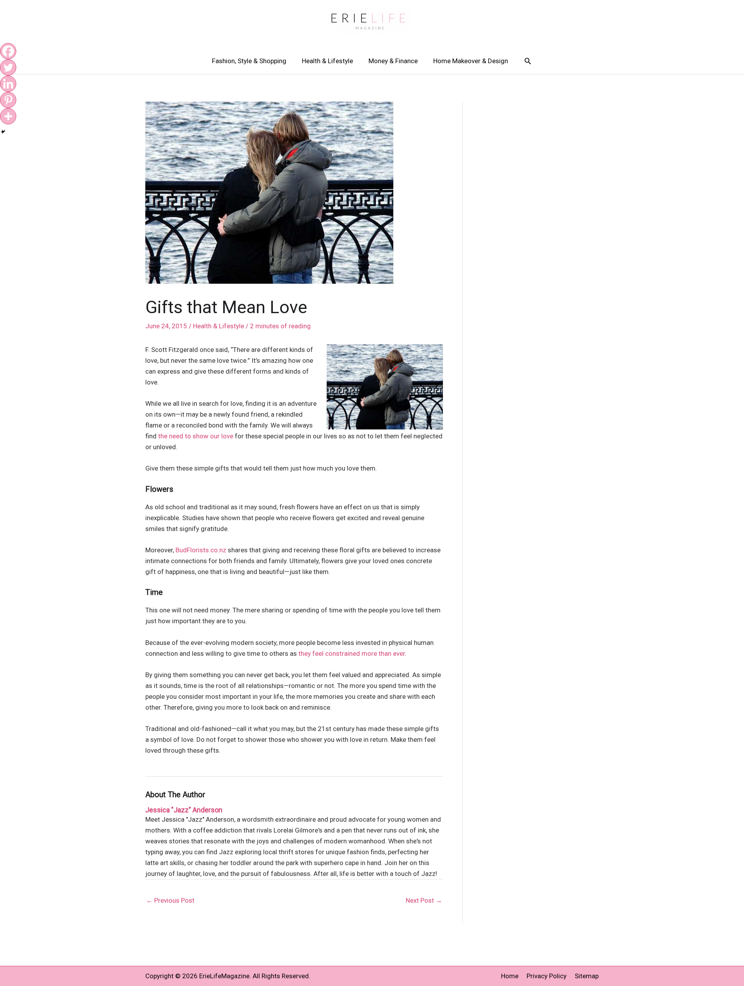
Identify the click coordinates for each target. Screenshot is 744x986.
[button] (528, 61)
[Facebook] (8, 51)
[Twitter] (8, 67)
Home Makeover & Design (470, 61)
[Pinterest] (8, 100)
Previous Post (170, 900)
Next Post (424, 900)
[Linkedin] (8, 84)
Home (509, 976)
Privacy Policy (547, 976)
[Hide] (3, 132)
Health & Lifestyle (327, 61)
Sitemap (587, 976)
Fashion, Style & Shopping (249, 61)
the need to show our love (195, 436)
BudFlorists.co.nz (201, 550)
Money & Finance (393, 61)
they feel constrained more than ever (351, 653)
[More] (8, 116)
